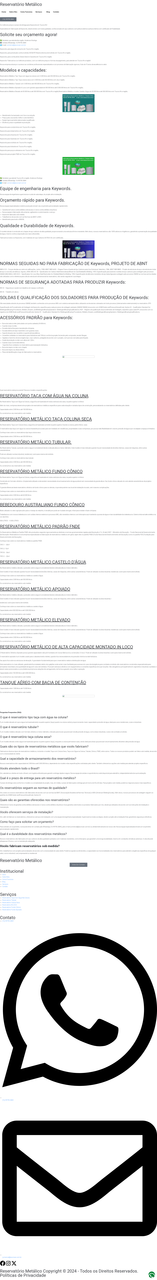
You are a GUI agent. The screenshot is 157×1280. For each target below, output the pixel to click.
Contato (56, 12)
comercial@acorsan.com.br (16, 45)
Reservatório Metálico (21, 4)
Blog (48, 12)
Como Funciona (26, 12)
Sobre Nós (13, 12)
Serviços (38, 12)
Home (4, 12)
